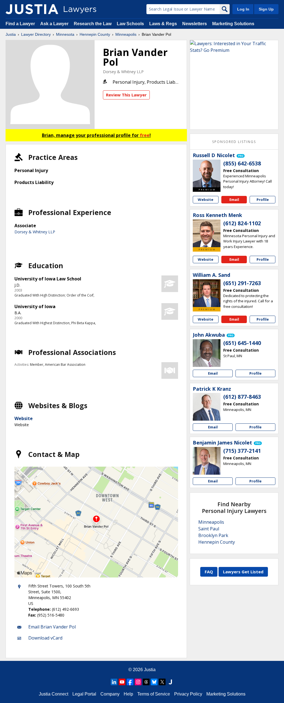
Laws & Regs (163, 23)
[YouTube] (122, 682)
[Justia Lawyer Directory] (32, 9)
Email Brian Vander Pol (52, 627)
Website (23, 418)
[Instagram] (138, 682)
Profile (263, 199)
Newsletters (194, 23)
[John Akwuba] (206, 353)
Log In (243, 9)
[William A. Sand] (206, 293)
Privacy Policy (188, 694)
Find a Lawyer (20, 23)
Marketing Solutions (233, 23)
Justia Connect (53, 694)
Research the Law (92, 23)
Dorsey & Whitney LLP (123, 71)
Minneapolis (125, 34)
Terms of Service (153, 694)
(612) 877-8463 (242, 396)
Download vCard (45, 638)
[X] (162, 682)
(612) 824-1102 (242, 223)
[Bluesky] (154, 682)
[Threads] (146, 682)
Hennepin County (95, 34)
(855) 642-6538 (242, 163)
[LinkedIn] (114, 682)
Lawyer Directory (36, 34)
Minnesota (65, 34)
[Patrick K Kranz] (206, 407)
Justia (11, 34)
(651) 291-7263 (242, 283)
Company (110, 694)
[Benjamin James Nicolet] (206, 461)
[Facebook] (130, 682)
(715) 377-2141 (242, 450)
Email (234, 199)
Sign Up (266, 9)
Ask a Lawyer (55, 23)
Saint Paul (208, 529)
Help (128, 694)
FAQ (209, 571)
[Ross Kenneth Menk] (206, 233)
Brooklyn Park (213, 535)
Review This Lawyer (126, 95)
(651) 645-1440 (242, 343)
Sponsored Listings (234, 141)
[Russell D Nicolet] (206, 173)
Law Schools (130, 23)
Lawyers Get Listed (243, 571)
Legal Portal (84, 694)
